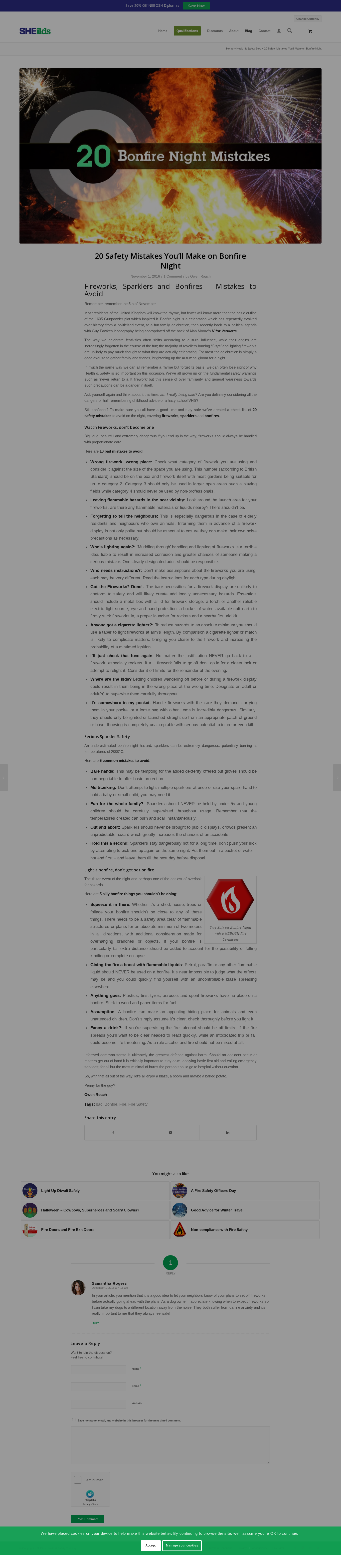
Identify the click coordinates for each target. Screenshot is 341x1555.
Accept (151, 1545)
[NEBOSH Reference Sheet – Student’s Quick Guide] (4, 777)
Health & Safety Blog (248, 48)
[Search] (290, 31)
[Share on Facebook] (113, 1132)
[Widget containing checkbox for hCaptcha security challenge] (90, 1489)
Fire (122, 1104)
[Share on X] (170, 1132)
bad (99, 1104)
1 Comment (173, 276)
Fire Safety (138, 1104)
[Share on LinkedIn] (227, 1132)
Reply (95, 1322)
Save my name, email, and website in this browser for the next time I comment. (129, 1420)
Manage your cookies (182, 1545)
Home (229, 48)
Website (137, 1403)
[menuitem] (307, 18)
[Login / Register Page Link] (279, 31)
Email (136, 1386)
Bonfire (111, 1104)
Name (136, 1368)
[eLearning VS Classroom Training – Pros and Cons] (337, 777)
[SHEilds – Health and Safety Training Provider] (40, 31)
